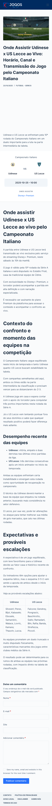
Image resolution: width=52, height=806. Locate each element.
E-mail (7, 711)
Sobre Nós (36, 799)
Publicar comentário (16, 780)
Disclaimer (23, 799)
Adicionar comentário (14, 738)
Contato (7, 795)
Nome (7, 698)
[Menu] (47, 5)
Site (5, 724)
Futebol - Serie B (23, 86)
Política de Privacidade (26, 795)
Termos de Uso (10, 803)
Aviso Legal (8, 799)
